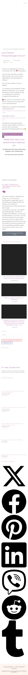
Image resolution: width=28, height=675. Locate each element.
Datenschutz (21, 666)
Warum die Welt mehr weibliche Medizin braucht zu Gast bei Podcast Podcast (14, 277)
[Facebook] (1, 373)
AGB (16, 666)
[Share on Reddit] (14, 619)
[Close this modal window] (3, 137)
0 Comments (4, 395)
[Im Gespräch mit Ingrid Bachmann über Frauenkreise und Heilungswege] (6, 401)
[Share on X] (14, 488)
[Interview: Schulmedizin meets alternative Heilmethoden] (6, 448)
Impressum (14, 668)
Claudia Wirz (6, 60)
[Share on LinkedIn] (14, 568)
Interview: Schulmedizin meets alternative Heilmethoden (14, 454)
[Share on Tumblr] (14, 656)
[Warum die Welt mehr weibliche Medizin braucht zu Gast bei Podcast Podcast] (6, 385)
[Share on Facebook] (14, 513)
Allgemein (5, 62)
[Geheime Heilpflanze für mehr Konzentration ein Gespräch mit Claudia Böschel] (6, 417)
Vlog (11, 62)
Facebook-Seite (7, 342)
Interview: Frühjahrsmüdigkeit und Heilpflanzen (14, 298)
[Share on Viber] (14, 594)
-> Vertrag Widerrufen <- (8, 666)
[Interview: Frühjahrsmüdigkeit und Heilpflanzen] (6, 433)
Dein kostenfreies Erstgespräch (12, 340)
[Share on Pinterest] (14, 539)
